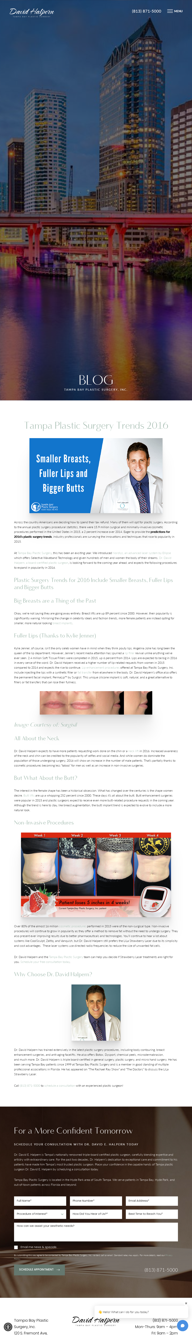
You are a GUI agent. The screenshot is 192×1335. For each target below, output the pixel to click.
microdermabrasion (150, 1054)
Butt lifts (29, 795)
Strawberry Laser (25, 1074)
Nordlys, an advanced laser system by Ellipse (142, 553)
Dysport (110, 1054)
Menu (178, 11)
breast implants (62, 623)
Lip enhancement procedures (101, 667)
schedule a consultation (59, 1085)
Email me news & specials (38, 1247)
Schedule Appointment (36, 1269)
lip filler (129, 653)
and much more (24, 1059)
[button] (8, 1327)
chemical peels (126, 1054)
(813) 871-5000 (146, 11)
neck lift (133, 751)
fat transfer (85, 672)
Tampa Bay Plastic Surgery (35, 553)
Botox (99, 1054)
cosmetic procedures (72, 926)
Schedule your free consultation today (45, 962)
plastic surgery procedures (102, 1049)
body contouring (144, 1049)
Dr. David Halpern (26, 1049)
